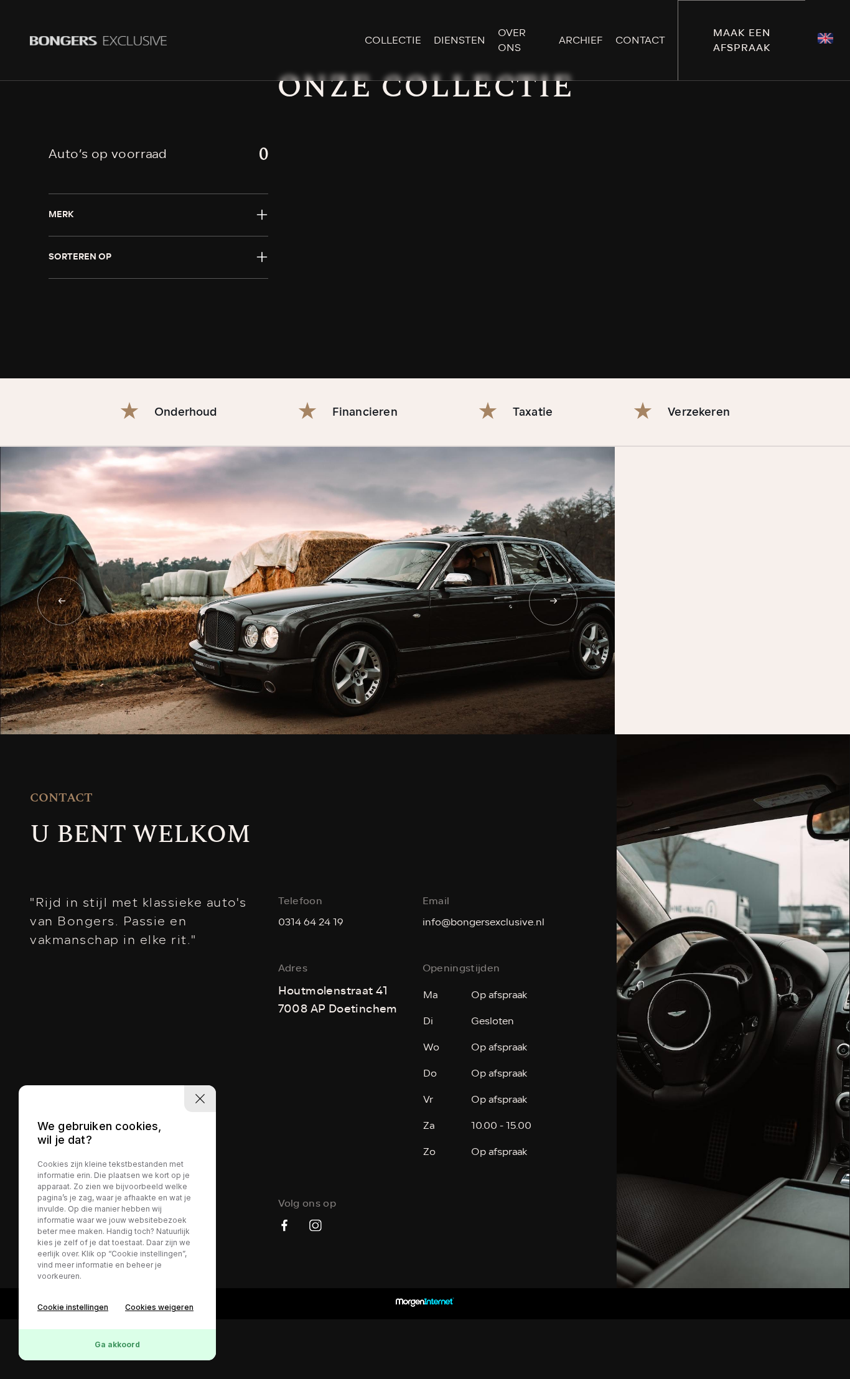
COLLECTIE (393, 40)
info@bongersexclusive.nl (483, 922)
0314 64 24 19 (310, 922)
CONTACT (640, 40)
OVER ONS (512, 40)
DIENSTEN (459, 40)
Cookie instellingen (72, 1307)
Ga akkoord (117, 1344)
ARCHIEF (581, 40)
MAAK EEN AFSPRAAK (742, 40)
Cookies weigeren (159, 1307)
